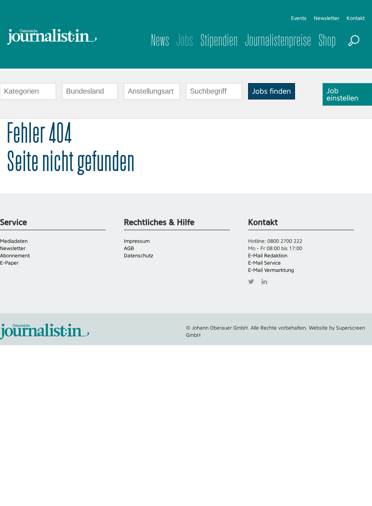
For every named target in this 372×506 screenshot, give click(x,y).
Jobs (185, 40)
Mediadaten (14, 241)
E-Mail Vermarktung (271, 270)
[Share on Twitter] (253, 280)
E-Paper (9, 263)
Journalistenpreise (278, 40)
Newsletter (326, 18)
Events (299, 18)
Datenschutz (138, 255)
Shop (327, 40)
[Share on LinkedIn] (266, 280)
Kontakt (356, 18)
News (160, 40)
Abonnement (15, 255)
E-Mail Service (264, 263)
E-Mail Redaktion (267, 255)
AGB (129, 248)
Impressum (137, 241)
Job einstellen (343, 94)
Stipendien (219, 40)
